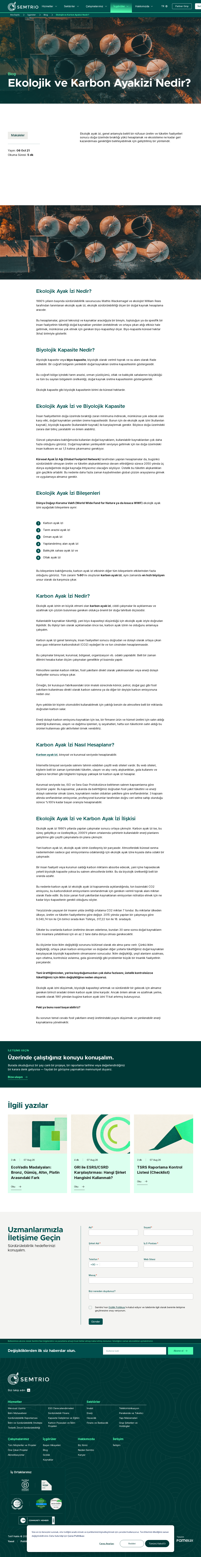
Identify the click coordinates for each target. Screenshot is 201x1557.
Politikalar (26, 1541)
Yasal (11, 1541)
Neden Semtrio (86, 1450)
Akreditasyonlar (16, 1454)
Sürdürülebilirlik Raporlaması (23, 1417)
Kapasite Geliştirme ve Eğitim (63, 1417)
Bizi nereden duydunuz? (102, 1291)
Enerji (89, 1413)
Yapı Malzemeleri (128, 1417)
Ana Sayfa (14, 15)
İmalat (90, 1408)
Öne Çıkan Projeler (18, 1450)
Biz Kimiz (83, 1445)
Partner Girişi (181, 6)
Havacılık (91, 1417)
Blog (46, 15)
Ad (91, 1227)
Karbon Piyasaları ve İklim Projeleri (61, 1424)
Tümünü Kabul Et (157, 1543)
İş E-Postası (151, 1243)
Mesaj (93, 1275)
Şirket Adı (95, 1243)
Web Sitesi (149, 1259)
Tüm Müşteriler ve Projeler (21, 1445)
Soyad (148, 1227)
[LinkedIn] (28, 1390)
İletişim (116, 1445)
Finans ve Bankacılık (97, 1422)
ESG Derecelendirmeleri (61, 1408)
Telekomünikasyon (129, 1408)
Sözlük (46, 1454)
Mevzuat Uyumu (16, 1408)
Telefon (94, 1259)
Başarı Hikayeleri (52, 1445)
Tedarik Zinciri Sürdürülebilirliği (24, 1427)
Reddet (132, 1543)
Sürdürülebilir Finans (58, 1413)
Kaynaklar (48, 1459)
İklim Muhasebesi (17, 1413)
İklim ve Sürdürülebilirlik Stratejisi (25, 1422)
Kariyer (81, 1454)
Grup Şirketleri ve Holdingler (128, 1424)
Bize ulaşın (15, 1077)
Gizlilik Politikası (117, 1307)
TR (162, 6)
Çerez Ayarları (106, 1543)
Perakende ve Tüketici (131, 1413)
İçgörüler (31, 15)
